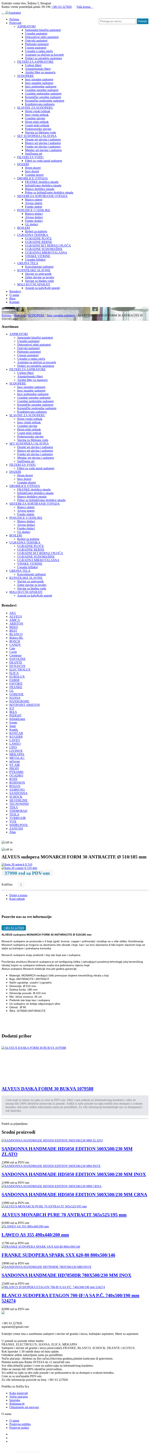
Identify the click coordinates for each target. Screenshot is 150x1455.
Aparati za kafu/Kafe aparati (42, 288)
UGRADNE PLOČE (38, 238)
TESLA (14, 814)
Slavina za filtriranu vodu (40, 132)
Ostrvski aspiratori (36, 40)
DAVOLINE (17, 659)
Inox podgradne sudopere (40, 86)
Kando (13, 729)
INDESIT (15, 715)
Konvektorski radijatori (39, 266)
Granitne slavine (35, 118)
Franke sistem (33, 206)
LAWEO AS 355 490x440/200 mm (35, 1234)
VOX (12, 821)
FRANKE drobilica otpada (41, 182)
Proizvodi (15, 23)
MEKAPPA (16, 754)
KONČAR (16, 733)
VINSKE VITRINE (37, 256)
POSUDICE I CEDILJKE (33, 210)
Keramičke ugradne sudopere (43, 97)
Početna (14, 19)
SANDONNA (18, 793)
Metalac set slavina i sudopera (43, 150)
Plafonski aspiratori (37, 44)
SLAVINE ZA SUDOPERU (35, 107)
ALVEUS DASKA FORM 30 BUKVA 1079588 (47, 1088)
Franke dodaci (34, 220)
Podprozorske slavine (38, 129)
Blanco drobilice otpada (39, 189)
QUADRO (16, 775)
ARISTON (16, 623)
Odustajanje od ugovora (24, 1407)
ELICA (14, 673)
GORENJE (16, 694)
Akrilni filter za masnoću (40, 72)
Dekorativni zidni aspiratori (42, 37)
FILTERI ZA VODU (30, 157)
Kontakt (14, 302)
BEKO (13, 627)
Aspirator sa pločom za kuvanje (44, 54)
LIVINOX (16, 750)
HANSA (15, 697)
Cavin (13, 651)
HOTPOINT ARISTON (24, 704)
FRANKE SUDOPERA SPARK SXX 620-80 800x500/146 (58, 1255)
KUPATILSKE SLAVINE (33, 270)
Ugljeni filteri (33, 65)
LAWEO (15, 743)
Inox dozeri (32, 171)
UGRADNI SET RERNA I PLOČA (48, 245)
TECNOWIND (19, 803)
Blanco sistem (33, 199)
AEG (12, 613)
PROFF (14, 768)
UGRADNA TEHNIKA (32, 235)
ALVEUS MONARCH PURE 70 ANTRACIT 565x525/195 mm (64, 1214)
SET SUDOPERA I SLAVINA (37, 136)
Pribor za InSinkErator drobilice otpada (49, 192)
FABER (14, 680)
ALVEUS (15, 616)
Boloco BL (16, 637)
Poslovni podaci (19, 1427)
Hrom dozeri (33, 167)
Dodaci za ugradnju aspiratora (43, 58)
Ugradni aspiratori (36, 33)
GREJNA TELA (27, 263)
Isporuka (14, 1400)
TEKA (13, 807)
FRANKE (15, 687)
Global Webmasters (28, 1451)
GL (11, 690)
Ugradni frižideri (35, 259)
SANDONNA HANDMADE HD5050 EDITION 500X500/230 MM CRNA (74, 1194)
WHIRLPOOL (18, 825)
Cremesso (15, 655)
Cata (12, 648)
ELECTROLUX (19, 669)
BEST (13, 630)
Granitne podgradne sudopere (43, 93)
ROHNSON (17, 782)
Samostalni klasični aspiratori (43, 30)
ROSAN (14, 786)
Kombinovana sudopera (39, 104)
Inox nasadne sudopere (39, 83)
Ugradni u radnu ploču (39, 51)
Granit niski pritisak (37, 125)
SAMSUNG (17, 789)
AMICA (14, 620)
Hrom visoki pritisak (37, 111)
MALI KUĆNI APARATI (33, 284)
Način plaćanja (18, 1396)
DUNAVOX (17, 666)
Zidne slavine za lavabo (39, 277)
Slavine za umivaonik (38, 273)
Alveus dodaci (34, 217)
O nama (14, 295)
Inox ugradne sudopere (39, 79)
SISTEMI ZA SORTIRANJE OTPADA (42, 196)
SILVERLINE (18, 800)
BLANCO (16, 634)
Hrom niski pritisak (37, 121)
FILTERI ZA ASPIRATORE (35, 61)
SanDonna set (33, 153)
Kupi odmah (17, 898)
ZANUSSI (16, 828)
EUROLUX (17, 676)
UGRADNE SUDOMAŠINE (43, 249)
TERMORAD (18, 810)
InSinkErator (17, 719)
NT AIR (14, 765)
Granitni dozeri (34, 174)
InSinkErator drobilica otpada (43, 185)
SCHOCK (15, 796)
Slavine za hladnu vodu (39, 280)
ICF (11, 708)
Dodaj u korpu (18, 895)
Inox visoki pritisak (37, 114)
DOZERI (23, 164)
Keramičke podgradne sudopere (44, 100)
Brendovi (15, 291)
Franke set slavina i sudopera (43, 146)
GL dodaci (31, 224)
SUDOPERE (25, 76)
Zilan (12, 832)
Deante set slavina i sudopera (43, 139)
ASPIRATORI (26, 26)
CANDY (15, 644)
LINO (13, 747)
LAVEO (14, 740)
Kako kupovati (18, 1393)
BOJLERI (23, 227)
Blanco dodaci (34, 213)
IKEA (13, 712)
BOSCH (14, 641)
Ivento (13, 722)
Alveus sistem (33, 203)
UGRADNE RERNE (38, 242)
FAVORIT (16, 683)
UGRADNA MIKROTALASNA (46, 252)
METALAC (17, 757)
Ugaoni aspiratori (35, 47)
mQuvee (14, 761)
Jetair (12, 726)
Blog (12, 298)
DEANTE (15, 662)
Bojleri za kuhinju (36, 231)
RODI (13, 779)
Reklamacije (17, 1403)
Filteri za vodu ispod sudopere (43, 160)
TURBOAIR (17, 818)
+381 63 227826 (61, 6)
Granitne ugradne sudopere (41, 90)
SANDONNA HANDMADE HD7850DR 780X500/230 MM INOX (66, 1275)
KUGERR (16, 736)
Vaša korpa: (84, 6)
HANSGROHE (19, 701)
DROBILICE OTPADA (32, 178)
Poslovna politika (20, 1424)
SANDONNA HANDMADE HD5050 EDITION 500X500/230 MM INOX (74, 1174)
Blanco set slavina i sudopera (43, 143)
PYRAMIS (16, 772)
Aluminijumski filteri (38, 68)
